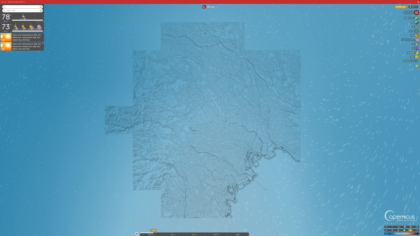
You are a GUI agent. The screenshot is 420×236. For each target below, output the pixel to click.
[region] (210, 118)
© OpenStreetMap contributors (410, 235)
